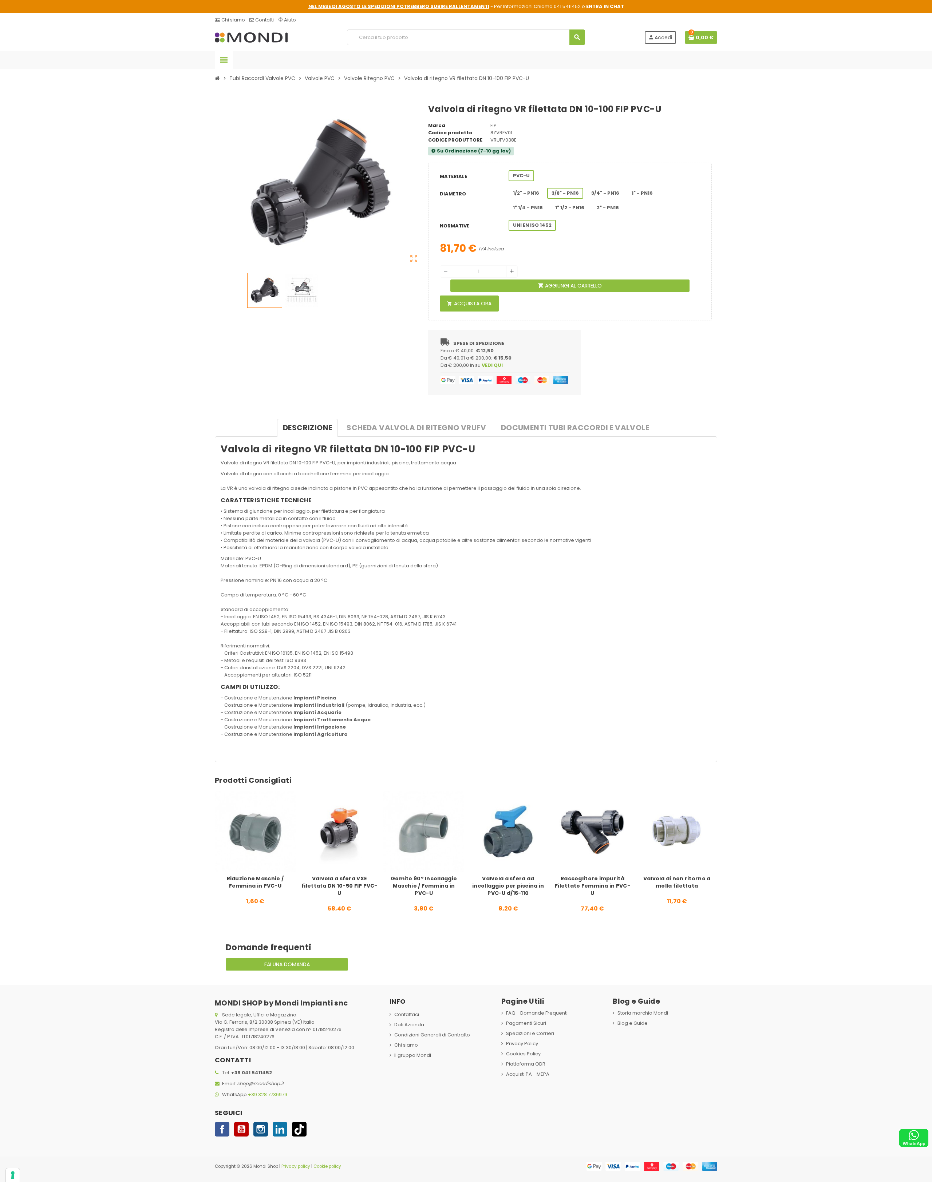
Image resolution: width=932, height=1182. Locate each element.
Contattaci (406, 1014)
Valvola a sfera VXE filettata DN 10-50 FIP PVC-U (339, 886)
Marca (436, 125)
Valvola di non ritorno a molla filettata (677, 882)
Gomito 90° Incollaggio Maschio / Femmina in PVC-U (424, 886)
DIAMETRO (453, 193)
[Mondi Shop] (251, 36)
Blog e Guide (632, 1023)
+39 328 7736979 (267, 1094)
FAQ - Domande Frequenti (537, 1013)
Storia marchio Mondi (642, 1013)
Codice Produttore (455, 139)
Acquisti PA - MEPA (527, 1074)
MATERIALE (453, 176)
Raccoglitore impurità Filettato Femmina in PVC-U (592, 886)
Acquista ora (469, 303)
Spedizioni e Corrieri (530, 1033)
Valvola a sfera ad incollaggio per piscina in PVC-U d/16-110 (508, 886)
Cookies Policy (523, 1053)
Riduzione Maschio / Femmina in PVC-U (255, 882)
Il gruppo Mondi (412, 1055)
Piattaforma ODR (525, 1063)
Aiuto (287, 19)
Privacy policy (295, 1166)
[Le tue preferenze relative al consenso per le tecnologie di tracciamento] (13, 1175)
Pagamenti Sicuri (526, 1023)
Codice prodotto (450, 132)
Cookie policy (327, 1166)
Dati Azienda (409, 1024)
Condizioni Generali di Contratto (432, 1034)
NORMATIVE (454, 225)
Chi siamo (232, 19)
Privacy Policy (522, 1043)
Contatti (264, 19)
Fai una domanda (287, 964)
